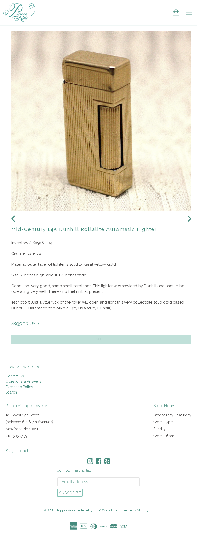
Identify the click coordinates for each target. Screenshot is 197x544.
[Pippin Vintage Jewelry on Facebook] (98, 461)
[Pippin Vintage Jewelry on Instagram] (90, 461)
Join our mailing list (74, 470)
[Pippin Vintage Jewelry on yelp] (107, 461)
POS (101, 510)
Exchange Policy (19, 387)
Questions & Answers (23, 381)
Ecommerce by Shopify (131, 510)
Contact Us (15, 376)
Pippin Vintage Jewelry (74, 510)
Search (11, 392)
